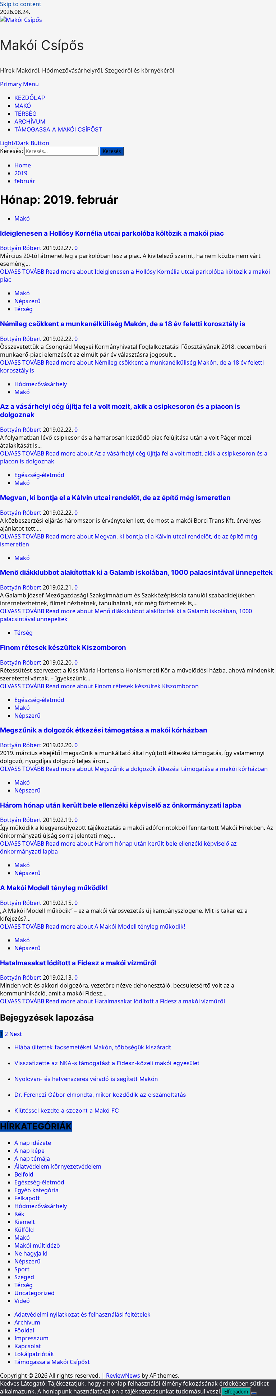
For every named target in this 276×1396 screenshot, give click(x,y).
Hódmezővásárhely (40, 384)
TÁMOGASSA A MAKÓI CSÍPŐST (58, 129)
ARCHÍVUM (29, 121)
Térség (23, 309)
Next (15, 1034)
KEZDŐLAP (29, 97)
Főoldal (24, 1330)
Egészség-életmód (39, 475)
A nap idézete (32, 1143)
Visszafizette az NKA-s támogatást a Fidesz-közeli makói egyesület (106, 1063)
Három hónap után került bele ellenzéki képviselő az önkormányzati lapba (120, 805)
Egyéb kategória (36, 1190)
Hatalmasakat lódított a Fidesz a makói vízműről (78, 963)
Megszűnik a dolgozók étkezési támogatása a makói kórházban (103, 730)
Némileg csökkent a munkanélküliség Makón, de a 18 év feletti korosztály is (122, 324)
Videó (22, 1301)
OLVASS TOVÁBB (99, 686)
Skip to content (20, 4)
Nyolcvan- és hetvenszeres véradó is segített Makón (86, 1078)
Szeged (24, 1277)
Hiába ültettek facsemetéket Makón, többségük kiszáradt (92, 1047)
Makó (22, 218)
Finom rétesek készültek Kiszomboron (63, 647)
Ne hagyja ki (30, 1253)
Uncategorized (34, 1293)
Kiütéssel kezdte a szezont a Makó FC (66, 1110)
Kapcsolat (27, 1346)
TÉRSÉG (25, 113)
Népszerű (27, 301)
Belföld (23, 1174)
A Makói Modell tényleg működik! (54, 888)
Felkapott (27, 1198)
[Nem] (254, 1393)
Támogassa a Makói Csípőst (52, 1362)
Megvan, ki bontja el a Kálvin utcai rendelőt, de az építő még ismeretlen (115, 498)
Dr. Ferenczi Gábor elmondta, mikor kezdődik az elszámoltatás (100, 1094)
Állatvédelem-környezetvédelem (57, 1166)
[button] (19, 84)
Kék (19, 1214)
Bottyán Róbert (21, 248)
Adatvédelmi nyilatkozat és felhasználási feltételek (82, 1314)
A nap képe (29, 1151)
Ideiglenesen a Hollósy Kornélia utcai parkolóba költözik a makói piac (112, 233)
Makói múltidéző (37, 1245)
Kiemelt (24, 1222)
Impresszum (31, 1338)
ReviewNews (123, 1375)
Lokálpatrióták (34, 1354)
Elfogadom (236, 1391)
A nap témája (32, 1158)
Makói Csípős (42, 45)
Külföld (24, 1230)
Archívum (27, 1322)
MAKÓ (22, 105)
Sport (21, 1269)
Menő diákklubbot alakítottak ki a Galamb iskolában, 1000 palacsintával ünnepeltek (136, 572)
